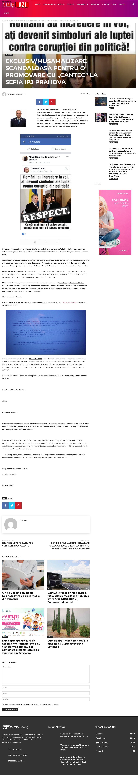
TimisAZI (12, 94)
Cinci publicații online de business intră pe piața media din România (21, 595)
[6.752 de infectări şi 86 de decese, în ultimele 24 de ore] (53, 736)
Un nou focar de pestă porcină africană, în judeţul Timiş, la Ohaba (74, 747)
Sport (6, 13)
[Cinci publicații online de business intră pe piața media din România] (23, 575)
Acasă (4, 20)
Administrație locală (53, 4)
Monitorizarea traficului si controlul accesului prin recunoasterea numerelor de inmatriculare (122, 152)
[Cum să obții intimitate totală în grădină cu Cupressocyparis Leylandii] (68, 623)
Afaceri (70, 4)
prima (10, 498)
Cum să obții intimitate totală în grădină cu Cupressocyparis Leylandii (67, 643)
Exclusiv (95, 4)
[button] (133, 5)
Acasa (37, 4)
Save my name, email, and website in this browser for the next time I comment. (32, 704)
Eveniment (81, 4)
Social (122, 4)
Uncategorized (113, 124)
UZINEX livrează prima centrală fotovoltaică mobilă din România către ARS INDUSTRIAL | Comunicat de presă (68, 597)
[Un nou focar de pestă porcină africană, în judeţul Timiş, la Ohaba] (53, 747)
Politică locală (109, 4)
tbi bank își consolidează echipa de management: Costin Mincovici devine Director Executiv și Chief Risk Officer (120, 135)
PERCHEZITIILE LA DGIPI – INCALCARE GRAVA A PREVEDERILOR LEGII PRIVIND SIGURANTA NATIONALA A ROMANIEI (69, 546)
